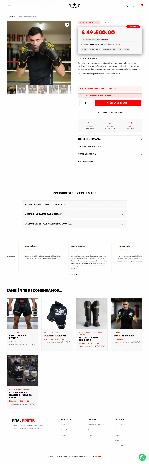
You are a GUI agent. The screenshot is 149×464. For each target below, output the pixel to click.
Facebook (118, 430)
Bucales (12, 389)
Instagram (118, 424)
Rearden (98, 456)
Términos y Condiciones (96, 424)
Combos (19, 389)
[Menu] (10, 6)
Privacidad (91, 430)
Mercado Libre (120, 446)
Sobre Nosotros (66, 430)
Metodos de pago (86, 162)
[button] (140, 6)
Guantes (27, 16)
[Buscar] (127, 6)
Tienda (63, 424)
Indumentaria (14, 333)
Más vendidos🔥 (85, 333)
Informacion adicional (90, 147)
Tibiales (82, 334)
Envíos (90, 435)
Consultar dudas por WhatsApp (112, 112)
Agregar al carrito (118, 103)
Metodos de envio (87, 154)
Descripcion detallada (89, 139)
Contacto (64, 435)
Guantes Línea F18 (55, 336)
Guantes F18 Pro (123, 336)
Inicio (9, 16)
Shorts (23, 333)
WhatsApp (118, 440)
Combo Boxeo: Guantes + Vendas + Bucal (21, 395)
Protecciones (17, 16)
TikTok (117, 435)
